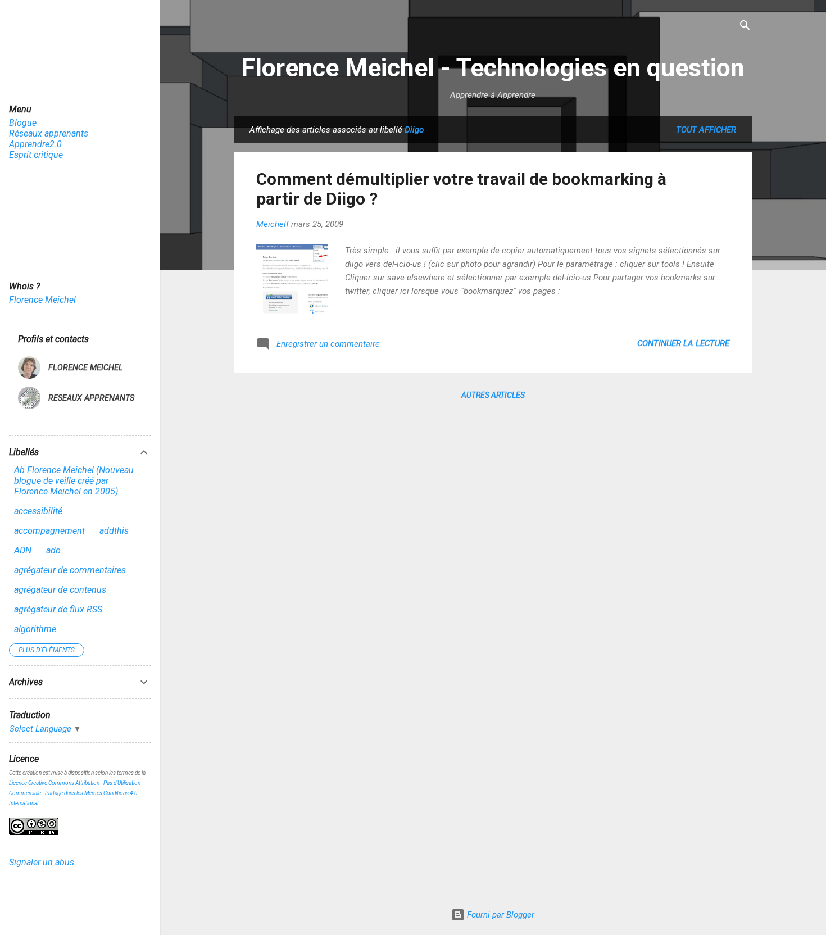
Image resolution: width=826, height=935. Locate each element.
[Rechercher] (745, 26)
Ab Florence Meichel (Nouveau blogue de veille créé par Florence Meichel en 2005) (74, 481)
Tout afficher (706, 130)
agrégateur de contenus (60, 589)
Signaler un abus (41, 862)
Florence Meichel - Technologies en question (493, 68)
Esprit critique (36, 154)
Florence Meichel (42, 299)
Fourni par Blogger (499, 915)
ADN (22, 550)
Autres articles (493, 395)
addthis (114, 530)
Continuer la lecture (683, 343)
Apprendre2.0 (35, 144)
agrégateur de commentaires (70, 570)
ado (53, 550)
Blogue (23, 122)
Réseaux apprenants (48, 133)
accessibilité (38, 511)
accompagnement (49, 530)
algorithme (35, 629)
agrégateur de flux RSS (58, 609)
